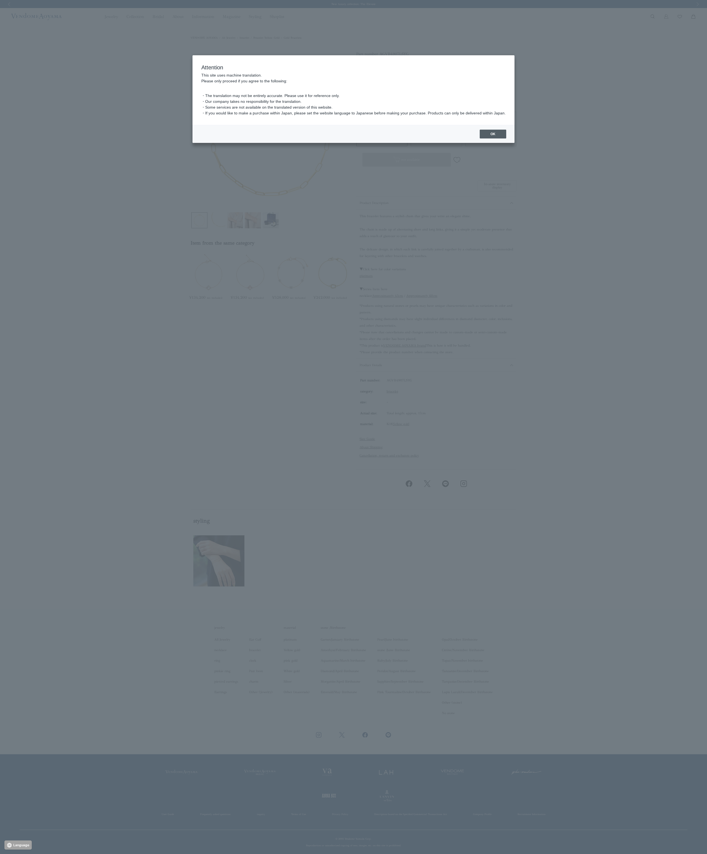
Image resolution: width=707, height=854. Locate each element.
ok (492, 134)
